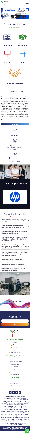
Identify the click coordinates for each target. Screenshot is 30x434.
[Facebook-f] (16, 392)
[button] (2, 197)
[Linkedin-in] (13, 392)
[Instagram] (20, 392)
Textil (22, 62)
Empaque (22, 45)
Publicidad (7, 62)
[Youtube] (10, 392)
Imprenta (7, 45)
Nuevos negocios (15, 84)
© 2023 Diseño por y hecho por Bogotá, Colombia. (15, 428)
